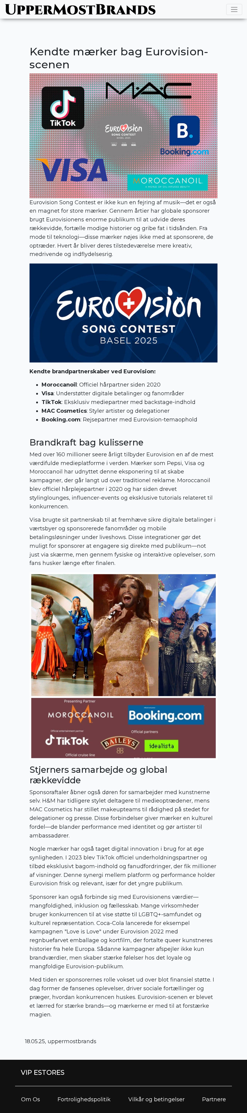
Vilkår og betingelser (156, 1099)
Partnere (214, 1099)
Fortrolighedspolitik (84, 1099)
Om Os (30, 1099)
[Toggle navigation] (234, 9)
